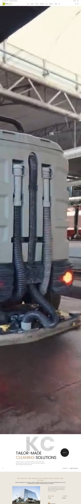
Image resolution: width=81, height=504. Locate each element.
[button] (5, 0)
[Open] (78, 4)
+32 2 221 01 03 (65, 468)
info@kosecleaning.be (74, 468)
